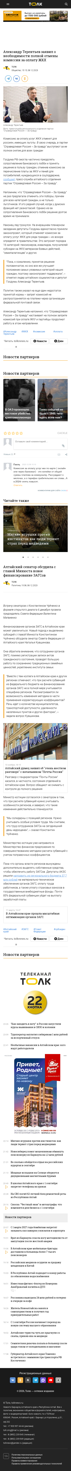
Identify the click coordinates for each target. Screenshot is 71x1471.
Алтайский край (10, 930)
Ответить (18, 485)
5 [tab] (43, 557)
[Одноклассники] (24, 78)
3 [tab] (33, 557)
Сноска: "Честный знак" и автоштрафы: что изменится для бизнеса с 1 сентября (36, 1206)
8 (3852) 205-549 (15, 1439)
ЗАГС (25, 929)
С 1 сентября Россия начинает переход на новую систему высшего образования (35, 1324)
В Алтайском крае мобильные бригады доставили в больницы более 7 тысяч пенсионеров (34, 1252)
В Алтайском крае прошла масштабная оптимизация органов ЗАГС (32, 915)
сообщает (9, 179)
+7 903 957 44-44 (16, 1426)
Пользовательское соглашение (26, 1458)
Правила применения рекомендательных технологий (37, 1464)
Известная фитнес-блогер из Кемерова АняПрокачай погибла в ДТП (34, 1285)
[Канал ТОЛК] (59, 341)
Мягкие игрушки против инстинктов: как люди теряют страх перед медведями (33, 538)
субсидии (59, 929)
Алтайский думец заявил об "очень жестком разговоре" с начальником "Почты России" (35, 769)
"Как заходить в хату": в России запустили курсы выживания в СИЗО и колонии (36, 1025)
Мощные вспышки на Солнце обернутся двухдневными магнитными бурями (35, 1174)
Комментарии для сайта (53, 490)
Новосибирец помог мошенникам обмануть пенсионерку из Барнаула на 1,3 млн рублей (37, 1153)
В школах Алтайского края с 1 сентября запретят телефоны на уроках (34, 1185)
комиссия (39, 331)
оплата (58, 331)
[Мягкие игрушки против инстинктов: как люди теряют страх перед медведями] (35, 529)
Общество (16, 70)
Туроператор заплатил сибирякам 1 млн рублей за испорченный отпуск (39, 1036)
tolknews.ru (17, 1402)
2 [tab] (28, 557)
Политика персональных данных (27, 1455)
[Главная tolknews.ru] (35, 4)
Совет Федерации (40, 930)
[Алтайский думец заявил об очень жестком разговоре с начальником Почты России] (35, 741)
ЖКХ (24, 331)
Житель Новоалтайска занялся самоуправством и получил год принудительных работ (30, 1311)
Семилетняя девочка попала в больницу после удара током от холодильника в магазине (39, 1345)
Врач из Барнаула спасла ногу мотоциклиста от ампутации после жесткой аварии (39, 1239)
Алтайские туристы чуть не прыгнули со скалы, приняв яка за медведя (35, 1334)
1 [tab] (23, 557)
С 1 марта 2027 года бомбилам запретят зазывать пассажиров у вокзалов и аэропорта (38, 1229)
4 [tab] (38, 557)
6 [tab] (48, 557)
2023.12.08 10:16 (29, 464)
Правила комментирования (24, 1461)
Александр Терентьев (10, 332)
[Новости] (40, 341)
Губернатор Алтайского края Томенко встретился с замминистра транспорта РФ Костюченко (36, 1357)
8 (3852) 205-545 (15, 1434)
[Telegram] (8, 78)
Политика (16, 585)
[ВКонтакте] (16, 78)
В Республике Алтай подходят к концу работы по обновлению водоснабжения (38, 1274)
